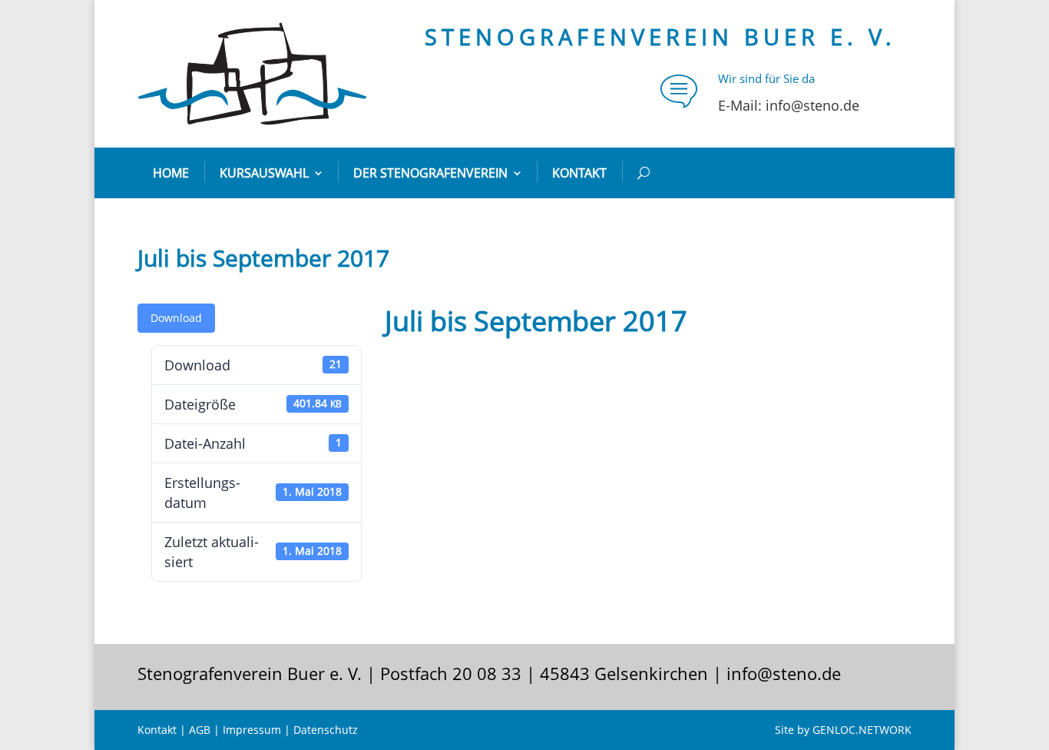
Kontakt (579, 172)
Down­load (176, 317)
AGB (199, 729)
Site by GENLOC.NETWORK (843, 729)
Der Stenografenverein (430, 172)
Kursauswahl (264, 172)
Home (171, 172)
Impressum (252, 729)
